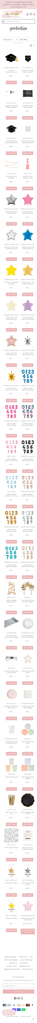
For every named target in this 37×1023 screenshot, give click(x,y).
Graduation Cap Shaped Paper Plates (11, 142)
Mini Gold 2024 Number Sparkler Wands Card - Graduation (27, 850)
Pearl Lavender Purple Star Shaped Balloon (27, 319)
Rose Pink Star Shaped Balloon (27, 212)
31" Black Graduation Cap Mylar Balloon (11, 72)
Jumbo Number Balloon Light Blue (11, 495)
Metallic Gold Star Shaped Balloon (27, 283)
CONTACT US (23, 957)
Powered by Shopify (26, 1016)
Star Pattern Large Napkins (27, 778)
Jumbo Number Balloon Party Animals (11, 601)
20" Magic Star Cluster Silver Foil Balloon (28, 354)
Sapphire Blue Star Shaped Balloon (28, 248)
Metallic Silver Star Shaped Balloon (11, 248)
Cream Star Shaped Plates (27, 672)
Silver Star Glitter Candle (28, 884)
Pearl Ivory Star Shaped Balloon (11, 318)
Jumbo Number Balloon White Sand (28, 566)
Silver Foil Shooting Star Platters (11, 672)
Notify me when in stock (27, 931)
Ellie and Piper (14, 1016)
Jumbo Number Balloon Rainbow (28, 424)
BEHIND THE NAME (10, 957)
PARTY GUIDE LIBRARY (11, 960)
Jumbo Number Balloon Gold (11, 530)
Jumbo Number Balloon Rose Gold (27, 495)
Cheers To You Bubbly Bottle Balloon (28, 177)
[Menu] (34, 14)
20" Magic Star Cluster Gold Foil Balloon (11, 389)
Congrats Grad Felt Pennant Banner (11, 106)
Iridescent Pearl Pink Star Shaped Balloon (28, 919)
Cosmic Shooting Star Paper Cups (11, 742)
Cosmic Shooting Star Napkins (28, 707)
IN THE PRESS (24, 963)
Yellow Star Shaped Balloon (11, 283)
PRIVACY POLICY (27, 969)
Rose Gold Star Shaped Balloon (11, 354)
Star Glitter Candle (11, 883)
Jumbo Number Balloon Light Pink (11, 460)
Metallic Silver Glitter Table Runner (11, 636)
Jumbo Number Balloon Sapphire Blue (28, 389)
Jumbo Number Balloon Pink (11, 424)
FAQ (31, 957)
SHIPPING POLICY (24, 966)
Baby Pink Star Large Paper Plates (11, 707)
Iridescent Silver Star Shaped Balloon (11, 213)
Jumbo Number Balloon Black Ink (28, 460)
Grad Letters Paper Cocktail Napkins (27, 142)
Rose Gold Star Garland (11, 177)
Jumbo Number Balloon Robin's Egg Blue (11, 566)
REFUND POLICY (12, 966)
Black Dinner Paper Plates (27, 813)
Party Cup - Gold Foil (11, 813)
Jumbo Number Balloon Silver (28, 530)
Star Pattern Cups (11, 777)
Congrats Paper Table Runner (27, 106)
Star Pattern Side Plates (28, 742)
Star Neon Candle (11, 918)
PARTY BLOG (13, 963)
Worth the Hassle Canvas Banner (28, 71)
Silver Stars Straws (11, 848)
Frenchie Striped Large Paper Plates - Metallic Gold (28, 637)
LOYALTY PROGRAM (26, 960)
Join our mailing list (18, 977)
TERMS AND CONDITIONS (12, 969)
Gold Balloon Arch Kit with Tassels (28, 601)
